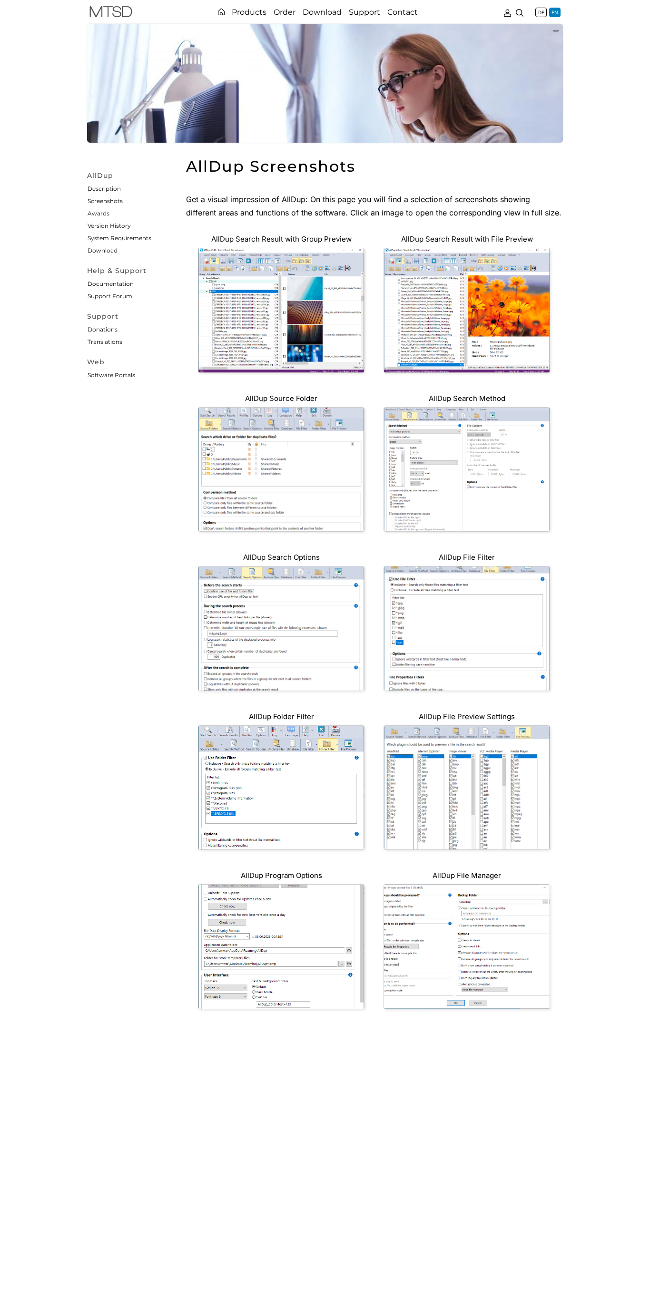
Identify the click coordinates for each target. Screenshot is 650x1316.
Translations (105, 341)
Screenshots (105, 201)
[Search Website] (519, 12)
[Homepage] (221, 12)
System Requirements (119, 238)
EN (555, 12)
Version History (109, 225)
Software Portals (111, 375)
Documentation (111, 283)
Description (104, 188)
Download (103, 250)
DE (541, 12)
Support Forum (110, 296)
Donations (103, 329)
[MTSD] (110, 13)
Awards (98, 213)
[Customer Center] (507, 12)
